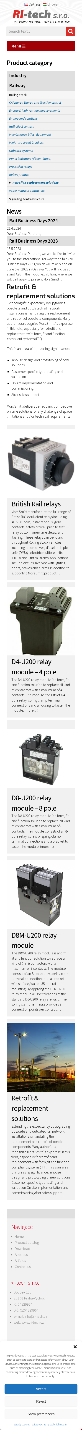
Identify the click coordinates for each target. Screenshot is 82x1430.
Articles (20, 1260)
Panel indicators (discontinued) (30, 159)
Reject (41, 1401)
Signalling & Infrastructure (26, 199)
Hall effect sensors (21, 126)
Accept (41, 1389)
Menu (16, 46)
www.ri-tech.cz (33, 1322)
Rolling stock (18, 95)
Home (19, 1236)
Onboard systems (21, 151)
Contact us (23, 1266)
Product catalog (27, 1242)
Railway (17, 86)
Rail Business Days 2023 (33, 241)
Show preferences (41, 1414)
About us (21, 1254)
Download (22, 1248)
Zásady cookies (21, 1424)
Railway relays (19, 175)
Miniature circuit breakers (26, 142)
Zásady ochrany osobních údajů (49, 1424)
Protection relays (20, 167)
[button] (75, 1346)
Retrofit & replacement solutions (36, 183)
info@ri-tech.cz (36, 1316)
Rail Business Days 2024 (33, 221)
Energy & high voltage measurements (34, 110)
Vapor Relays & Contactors (27, 191)
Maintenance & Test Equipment (30, 134)
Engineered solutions (23, 118)
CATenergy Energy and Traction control (35, 102)
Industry (17, 76)
